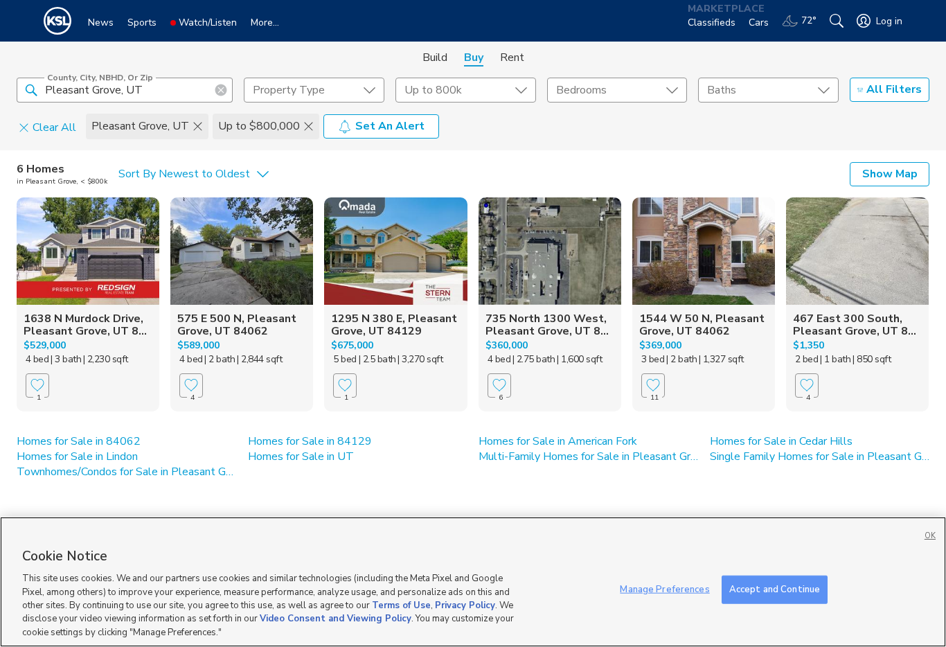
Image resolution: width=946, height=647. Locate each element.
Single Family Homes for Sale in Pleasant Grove (820, 456)
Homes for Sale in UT (301, 456)
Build (434, 57)
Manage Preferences (664, 589)
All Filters (894, 89)
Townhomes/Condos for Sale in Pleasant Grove (127, 471)
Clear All (54, 127)
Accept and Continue (774, 589)
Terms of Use (401, 605)
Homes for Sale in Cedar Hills (781, 441)
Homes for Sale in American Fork (558, 441)
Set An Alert (390, 126)
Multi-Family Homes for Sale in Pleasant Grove (589, 456)
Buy (473, 57)
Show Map (890, 173)
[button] (31, 89)
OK (930, 536)
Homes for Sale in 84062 (79, 441)
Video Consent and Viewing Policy (335, 619)
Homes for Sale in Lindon (77, 456)
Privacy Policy (465, 605)
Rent (512, 57)
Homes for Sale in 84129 (310, 441)
